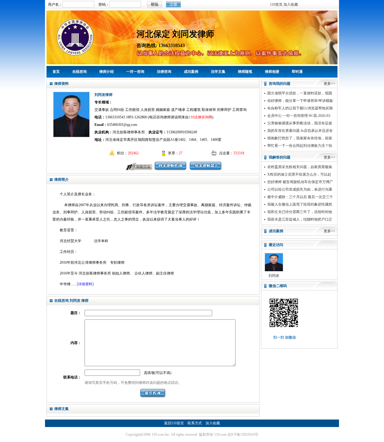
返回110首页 (174, 423)
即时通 (297, 72)
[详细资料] (85, 284)
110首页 (276, 4)
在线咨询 (79, 72)
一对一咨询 (135, 72)
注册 (173, 4)
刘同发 (273, 276)
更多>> (329, 84)
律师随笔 (245, 72)
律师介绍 (106, 72)
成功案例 (191, 72)
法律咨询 (164, 72)
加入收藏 (291, 4)
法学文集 (218, 72)
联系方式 (195, 423)
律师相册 (272, 72)
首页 (56, 72)
